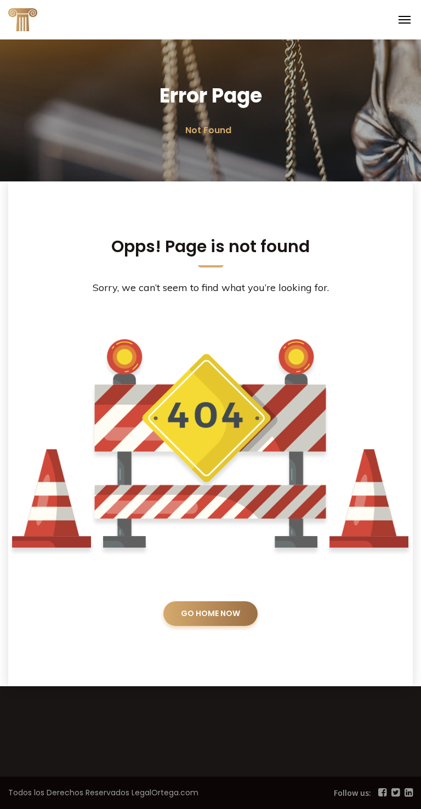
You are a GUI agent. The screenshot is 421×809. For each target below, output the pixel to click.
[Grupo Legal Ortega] (46, 18)
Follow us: (352, 793)
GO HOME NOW (210, 613)
